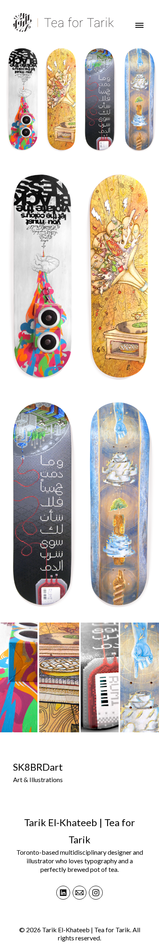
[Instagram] (96, 893)
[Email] (79, 893)
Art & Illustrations (38, 779)
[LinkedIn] (63, 893)
